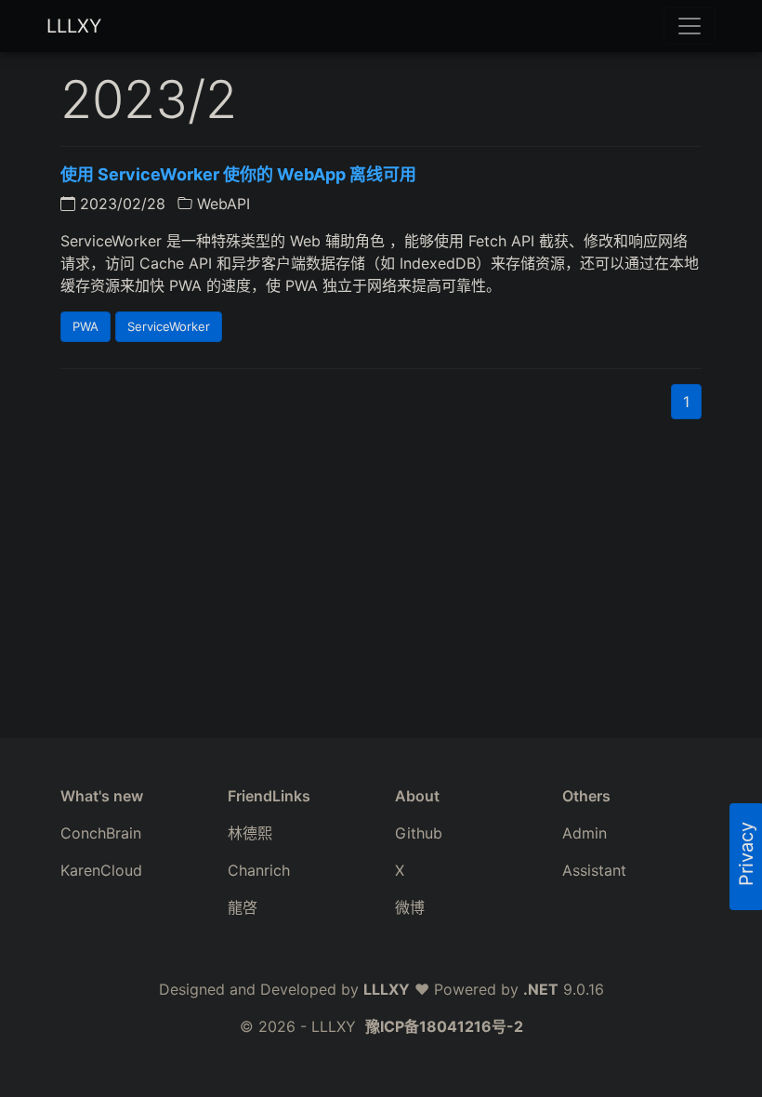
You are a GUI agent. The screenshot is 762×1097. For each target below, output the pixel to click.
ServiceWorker (168, 326)
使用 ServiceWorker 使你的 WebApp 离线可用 (238, 174)
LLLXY (73, 26)
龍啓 (242, 907)
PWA (85, 326)
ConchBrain (100, 833)
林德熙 (250, 833)
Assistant (594, 870)
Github (418, 833)
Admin (584, 833)
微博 (410, 907)
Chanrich (259, 870)
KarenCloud (101, 870)
